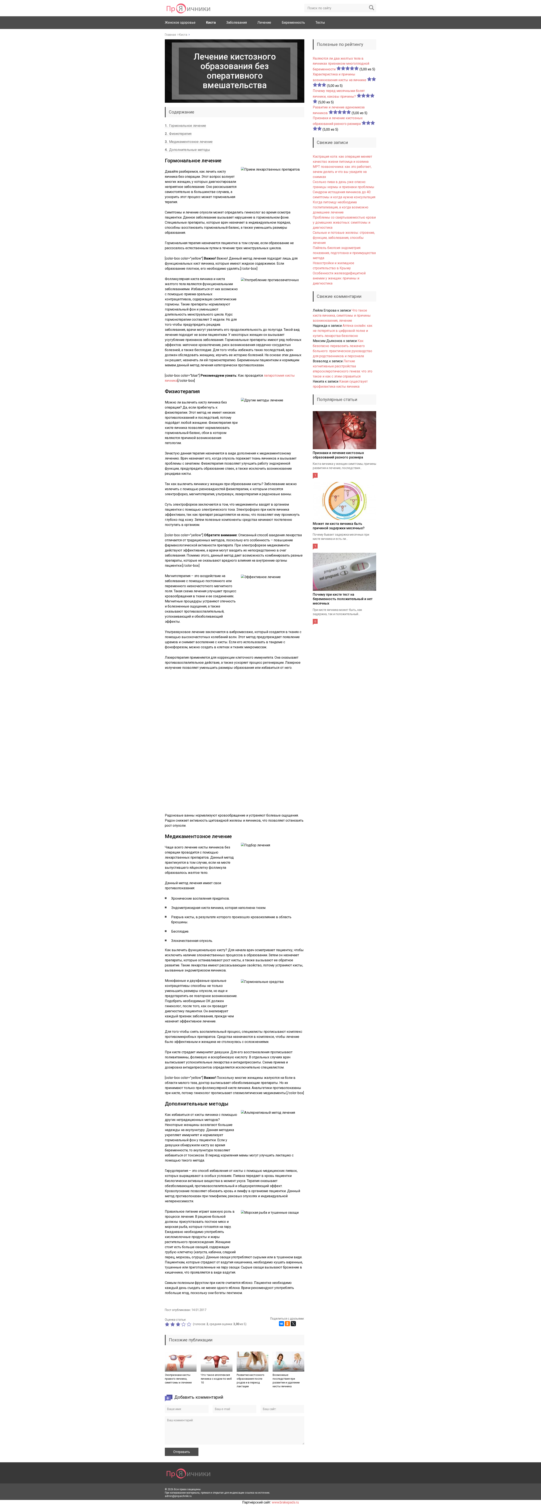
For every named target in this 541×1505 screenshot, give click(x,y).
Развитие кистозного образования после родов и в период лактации (250, 1380)
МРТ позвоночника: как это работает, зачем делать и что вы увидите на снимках (342, 172)
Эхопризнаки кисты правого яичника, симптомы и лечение (178, 1378)
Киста (211, 23)
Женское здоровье (180, 23)
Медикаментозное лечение (189, 142)
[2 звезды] (173, 1324)
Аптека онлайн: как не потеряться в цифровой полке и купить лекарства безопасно (342, 331)
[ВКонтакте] (281, 1323)
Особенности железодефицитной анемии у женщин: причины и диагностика (339, 278)
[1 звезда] (167, 1324)
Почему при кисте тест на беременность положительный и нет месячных (343, 598)
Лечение (264, 23)
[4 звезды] (184, 1324)
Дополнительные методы (187, 150)
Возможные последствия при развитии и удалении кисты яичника (286, 1380)
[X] (293, 1323)
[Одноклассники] (287, 1323)
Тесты (320, 23)
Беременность (293, 23)
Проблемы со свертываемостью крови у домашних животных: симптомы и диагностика (344, 222)
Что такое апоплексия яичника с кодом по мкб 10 (216, 1378)
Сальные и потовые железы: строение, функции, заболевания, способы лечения (344, 238)
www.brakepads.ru (285, 1502)
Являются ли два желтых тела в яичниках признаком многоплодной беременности (341, 63)
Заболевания (236, 23)
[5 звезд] (189, 1324)
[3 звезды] (178, 1324)
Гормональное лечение (185, 126)
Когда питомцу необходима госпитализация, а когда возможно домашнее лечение (340, 207)
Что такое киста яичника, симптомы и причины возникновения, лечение (342, 315)
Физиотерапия (178, 134)
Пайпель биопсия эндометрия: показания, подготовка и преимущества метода (344, 253)
